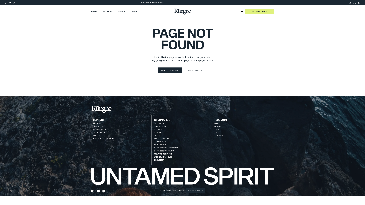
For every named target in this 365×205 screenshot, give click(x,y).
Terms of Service (161, 142)
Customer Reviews (161, 139)
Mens (216, 124)
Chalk (216, 130)
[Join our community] (14, 3)
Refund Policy (99, 133)
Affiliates (158, 130)
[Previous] (122, 2)
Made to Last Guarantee (103, 139)
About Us (97, 136)
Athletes (157, 133)
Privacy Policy (160, 145)
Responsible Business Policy (166, 148)
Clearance (218, 136)
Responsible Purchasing (164, 151)
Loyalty (157, 136)
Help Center (98, 124)
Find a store (159, 124)
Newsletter (159, 160)
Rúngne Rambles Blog (163, 157)
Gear (216, 133)
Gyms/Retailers (160, 127)
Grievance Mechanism (163, 154)
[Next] (180, 2)
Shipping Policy (99, 130)
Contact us (98, 127)
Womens (217, 127)
